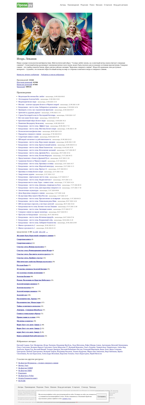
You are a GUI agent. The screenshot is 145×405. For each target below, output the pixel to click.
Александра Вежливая (50, 354)
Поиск (92, 5)
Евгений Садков (23, 345)
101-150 (42, 232)
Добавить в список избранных (52, 75)
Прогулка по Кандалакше (28, 215)
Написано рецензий (24, 85)
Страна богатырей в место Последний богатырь (36, 115)
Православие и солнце (26, 317)
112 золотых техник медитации (30, 273)
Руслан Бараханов (34, 354)
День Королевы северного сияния (31, 193)
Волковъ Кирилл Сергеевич (41, 347)
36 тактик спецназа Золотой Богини (32, 269)
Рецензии (84, 5)
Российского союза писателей (67, 402)
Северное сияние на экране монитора (32, 212)
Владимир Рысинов (64, 351)
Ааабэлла (20, 349)
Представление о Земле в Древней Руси (33, 158)
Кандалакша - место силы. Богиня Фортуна (35, 156)
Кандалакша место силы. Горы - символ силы (35, 182)
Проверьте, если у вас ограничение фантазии (35, 110)
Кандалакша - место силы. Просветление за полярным (39, 198)
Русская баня (22, 265)
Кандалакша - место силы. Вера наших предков (36, 142)
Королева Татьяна (67, 354)
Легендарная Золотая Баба (28, 99)
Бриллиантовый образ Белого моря (32, 121)
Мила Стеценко (115, 349)
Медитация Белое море (27, 102)
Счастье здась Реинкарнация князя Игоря (34, 250)
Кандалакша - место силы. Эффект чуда (33, 126)
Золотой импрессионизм (27, 284)
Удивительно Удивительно (106, 347)
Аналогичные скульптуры (28, 190)
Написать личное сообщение (28, 75)
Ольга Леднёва (89, 347)
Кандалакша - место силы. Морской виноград (36, 166)
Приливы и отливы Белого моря (30, 172)
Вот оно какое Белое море (28, 118)
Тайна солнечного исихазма (28, 306)
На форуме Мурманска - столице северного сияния (38, 363)
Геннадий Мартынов (91, 349)
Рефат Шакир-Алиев (93, 345)
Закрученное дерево (26, 174)
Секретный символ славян (28, 137)
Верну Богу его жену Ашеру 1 (29, 325)
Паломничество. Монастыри (29, 302)
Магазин (99, 5)
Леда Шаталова (78, 345)
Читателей (21, 87)
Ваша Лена (104, 349)
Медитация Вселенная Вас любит (31, 96)
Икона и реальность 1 (26, 228)
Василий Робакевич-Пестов (71, 349)
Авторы (63, 5)
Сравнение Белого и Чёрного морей (32, 161)
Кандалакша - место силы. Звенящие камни (35, 209)
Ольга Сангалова (23, 347)
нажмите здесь (66, 398)
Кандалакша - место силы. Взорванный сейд (35, 220)
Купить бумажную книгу (28, 378)
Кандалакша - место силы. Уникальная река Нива (37, 201)
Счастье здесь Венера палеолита (30, 247)
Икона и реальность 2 (26, 225)
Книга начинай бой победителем (30, 336)
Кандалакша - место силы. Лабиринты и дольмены (37, 107)
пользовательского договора (102, 390)
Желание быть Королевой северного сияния (35, 236)
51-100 (35, 232)
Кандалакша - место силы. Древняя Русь (34, 153)
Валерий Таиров (50, 351)
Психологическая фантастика (29, 131)
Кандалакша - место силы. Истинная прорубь (35, 217)
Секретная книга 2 (24, 243)
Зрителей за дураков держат (29, 113)
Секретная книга (24, 239)
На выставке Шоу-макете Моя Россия (33, 196)
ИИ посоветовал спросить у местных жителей (36, 204)
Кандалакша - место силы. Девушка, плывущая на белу (39, 185)
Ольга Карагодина (82, 354)
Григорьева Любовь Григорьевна (30, 351)
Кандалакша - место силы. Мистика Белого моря (37, 129)
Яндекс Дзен (23, 365)
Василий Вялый (40, 349)
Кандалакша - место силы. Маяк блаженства (35, 147)
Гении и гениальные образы (28, 314)
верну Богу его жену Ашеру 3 (29, 332)
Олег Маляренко (36, 345)
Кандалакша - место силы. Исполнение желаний (37, 150)
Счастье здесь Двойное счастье (30, 258)
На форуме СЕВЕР (25, 368)
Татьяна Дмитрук (53, 349)
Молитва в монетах (25, 321)
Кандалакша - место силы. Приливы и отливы (35, 164)
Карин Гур (29, 349)
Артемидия (106, 345)
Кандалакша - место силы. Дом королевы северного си (39, 188)
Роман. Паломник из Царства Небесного (33, 280)
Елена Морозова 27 (60, 347)
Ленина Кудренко (79, 351)
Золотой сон (22, 295)
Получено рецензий (24, 82)
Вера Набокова (111, 351)
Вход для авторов (121, 5)
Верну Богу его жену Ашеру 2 (29, 328)
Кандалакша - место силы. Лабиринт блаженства (37, 223)
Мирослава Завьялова (95, 351)
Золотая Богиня (23, 276)
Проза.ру (92, 387)
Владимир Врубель (63, 345)
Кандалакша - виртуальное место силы (33, 177)
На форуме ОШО (25, 371)
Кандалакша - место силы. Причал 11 (32, 169)
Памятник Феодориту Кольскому (31, 123)
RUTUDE (21, 381)
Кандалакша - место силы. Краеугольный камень (37, 145)
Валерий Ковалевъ (76, 347)
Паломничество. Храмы (27, 299)
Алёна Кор (122, 347)
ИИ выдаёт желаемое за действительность (34, 139)
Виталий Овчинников (119, 345)
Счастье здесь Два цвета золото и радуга (34, 254)
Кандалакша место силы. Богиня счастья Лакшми (37, 207)
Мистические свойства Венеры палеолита (34, 262)
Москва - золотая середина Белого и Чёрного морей (38, 105)
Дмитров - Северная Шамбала (29, 310)
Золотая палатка (24, 288)
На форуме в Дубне (26, 376)
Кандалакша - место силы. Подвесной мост (35, 180)
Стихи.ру (84, 387)
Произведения (73, 5)
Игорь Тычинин (50, 345)
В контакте (22, 373)
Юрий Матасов (96, 354)
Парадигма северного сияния (29, 134)
